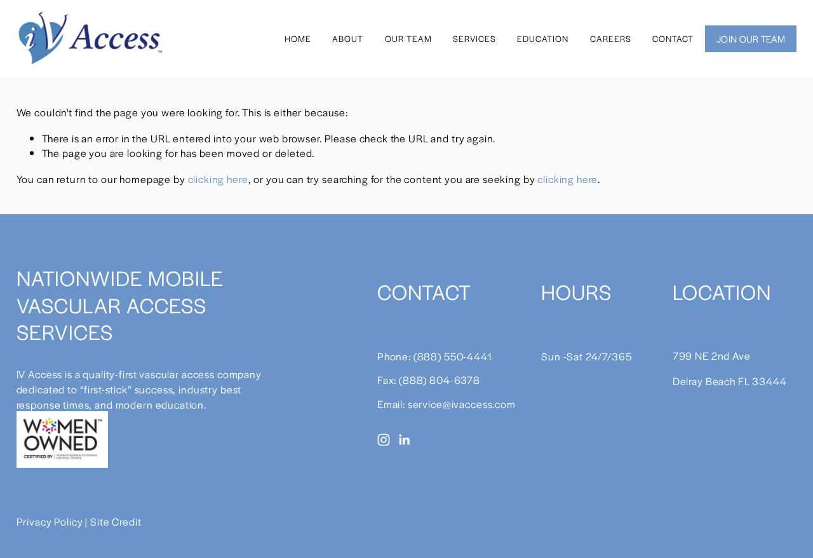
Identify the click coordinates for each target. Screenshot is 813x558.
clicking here (218, 179)
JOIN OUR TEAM (750, 38)
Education (542, 38)
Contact (673, 38)
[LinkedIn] (404, 439)
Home (298, 38)
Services (474, 38)
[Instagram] (383, 439)
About (347, 38)
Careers (610, 38)
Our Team (408, 38)
